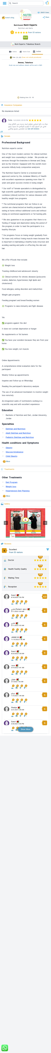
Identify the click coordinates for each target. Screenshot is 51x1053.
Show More (25, 729)
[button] (25, 3)
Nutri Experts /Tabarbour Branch (27, 44)
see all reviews (33, 128)
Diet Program (11, 482)
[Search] (24, 3)
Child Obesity (11, 456)
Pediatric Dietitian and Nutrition (20, 437)
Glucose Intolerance (14, 452)
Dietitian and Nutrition (15, 429)
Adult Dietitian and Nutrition (18, 433)
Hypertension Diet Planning (18, 491)
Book (25, 37)
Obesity (9, 448)
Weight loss (11, 486)
